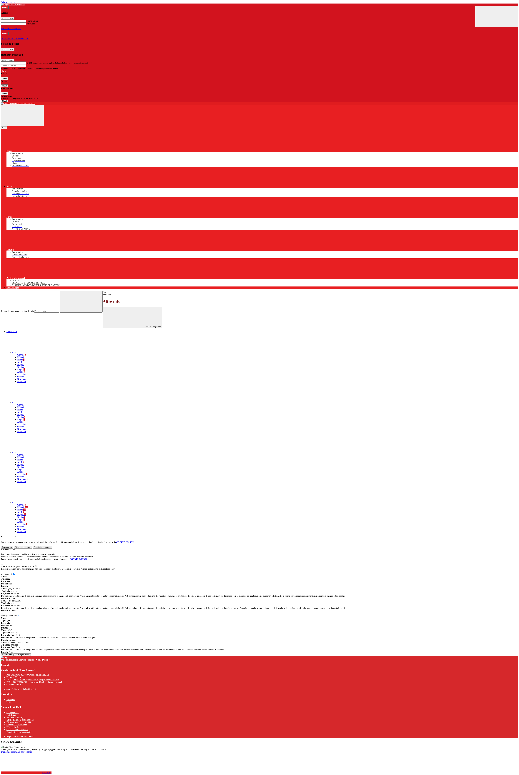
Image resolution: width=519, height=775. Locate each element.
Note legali (11, 715)
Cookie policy (12, 712)
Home (105, 292)
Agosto (21, 372)
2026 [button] (14, 352)
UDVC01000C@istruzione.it (36, 680)
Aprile (20, 362)
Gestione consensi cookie (17, 729)
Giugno (20, 367)
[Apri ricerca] (496, 16)
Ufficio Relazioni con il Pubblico (20, 720)
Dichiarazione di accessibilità (18, 722)
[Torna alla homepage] (259, 103)
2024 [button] (14, 452)
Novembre (21, 379)
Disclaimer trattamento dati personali (16, 752)
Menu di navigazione (152, 327)
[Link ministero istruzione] (13, 5)
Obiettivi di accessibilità (16, 725)
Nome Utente (32, 21)
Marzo (20, 360)
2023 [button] (14, 502)
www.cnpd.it (7, 574)
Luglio (21, 369)
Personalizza (7, 547)
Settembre (21, 374)
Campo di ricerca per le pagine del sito (17, 311)
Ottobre (20, 377)
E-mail (29, 63)
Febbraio (21, 357)
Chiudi (4, 78)
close (4, 128)
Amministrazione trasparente (18, 732)
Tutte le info (11, 331)
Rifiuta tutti (23, 547)
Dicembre (21, 381)
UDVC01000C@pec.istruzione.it (37, 682)
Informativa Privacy (14, 717)
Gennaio (21, 355)
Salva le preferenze (22, 655)
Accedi (5, 7)
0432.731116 (15, 677)
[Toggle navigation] (22, 115)
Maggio (20, 364)
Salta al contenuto (8, 2)
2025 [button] (14, 402)
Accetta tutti (42, 547)
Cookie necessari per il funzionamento (17, 566)
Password (31, 24)
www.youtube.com (9, 615)
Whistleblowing (13, 727)
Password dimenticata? (11, 28)
